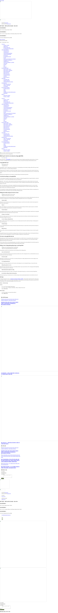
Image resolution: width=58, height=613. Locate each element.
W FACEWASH (6, 86)
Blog (6, 157)
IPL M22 (5, 112)
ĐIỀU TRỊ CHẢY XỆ (6, 77)
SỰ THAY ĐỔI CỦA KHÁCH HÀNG (9, 48)
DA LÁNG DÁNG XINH (5, 122)
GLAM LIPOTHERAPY (7, 129)
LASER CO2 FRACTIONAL (7, 54)
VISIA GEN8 (5, 63)
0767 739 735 (6, 22)
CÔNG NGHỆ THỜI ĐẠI (5, 104)
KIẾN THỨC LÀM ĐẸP (7, 95)
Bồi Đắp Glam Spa (4, 137)
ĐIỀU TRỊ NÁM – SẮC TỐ (7, 69)
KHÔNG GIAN (6, 46)
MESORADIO (5, 93)
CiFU (4, 120)
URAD (4, 144)
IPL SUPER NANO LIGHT (7, 56)
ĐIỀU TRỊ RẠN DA (6, 72)
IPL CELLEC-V (6, 55)
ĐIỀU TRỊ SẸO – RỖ (6, 128)
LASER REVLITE (6, 52)
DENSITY (5, 64)
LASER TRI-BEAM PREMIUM (8, 53)
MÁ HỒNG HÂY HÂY (7, 88)
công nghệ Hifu (8, 159)
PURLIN (5, 145)
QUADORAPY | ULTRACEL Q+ (8, 114)
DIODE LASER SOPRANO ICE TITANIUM (9, 113)
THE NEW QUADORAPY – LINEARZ (9, 62)
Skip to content (2, 0)
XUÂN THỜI (3, 78)
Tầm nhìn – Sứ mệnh (6, 45)
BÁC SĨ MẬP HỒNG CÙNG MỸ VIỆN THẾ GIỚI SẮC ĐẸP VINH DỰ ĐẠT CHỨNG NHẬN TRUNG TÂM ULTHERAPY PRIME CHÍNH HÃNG (10, 460)
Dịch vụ (1, 608)
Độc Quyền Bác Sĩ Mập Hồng (5, 87)
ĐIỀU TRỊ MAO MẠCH (7, 71)
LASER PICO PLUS (6, 105)
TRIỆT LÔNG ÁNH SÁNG (7, 138)
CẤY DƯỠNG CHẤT (6, 79)
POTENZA (5, 121)
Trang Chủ (3, 98)
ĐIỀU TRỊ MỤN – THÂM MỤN (8, 70)
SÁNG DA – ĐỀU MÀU (7, 85)
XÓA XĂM (5, 130)
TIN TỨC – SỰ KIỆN (6, 96)
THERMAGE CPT (6, 61)
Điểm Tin (3, 94)
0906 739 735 (9, 493)
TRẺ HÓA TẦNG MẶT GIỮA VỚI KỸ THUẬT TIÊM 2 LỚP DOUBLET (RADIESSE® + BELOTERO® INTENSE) (9, 303)
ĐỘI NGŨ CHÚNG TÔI (7, 47)
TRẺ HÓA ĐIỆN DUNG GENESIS (8, 81)
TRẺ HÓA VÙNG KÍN (7, 80)
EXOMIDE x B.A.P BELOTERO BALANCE (9, 146)
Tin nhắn (2, 477)
